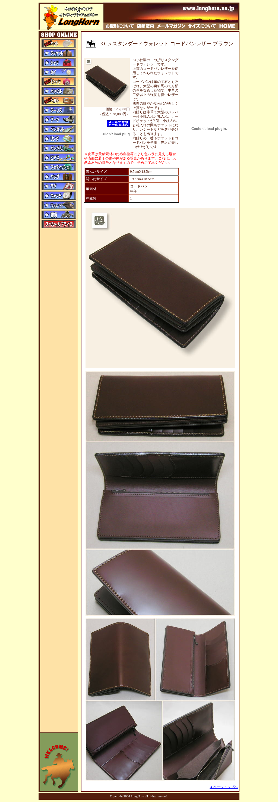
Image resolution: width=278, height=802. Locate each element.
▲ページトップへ (224, 787)
